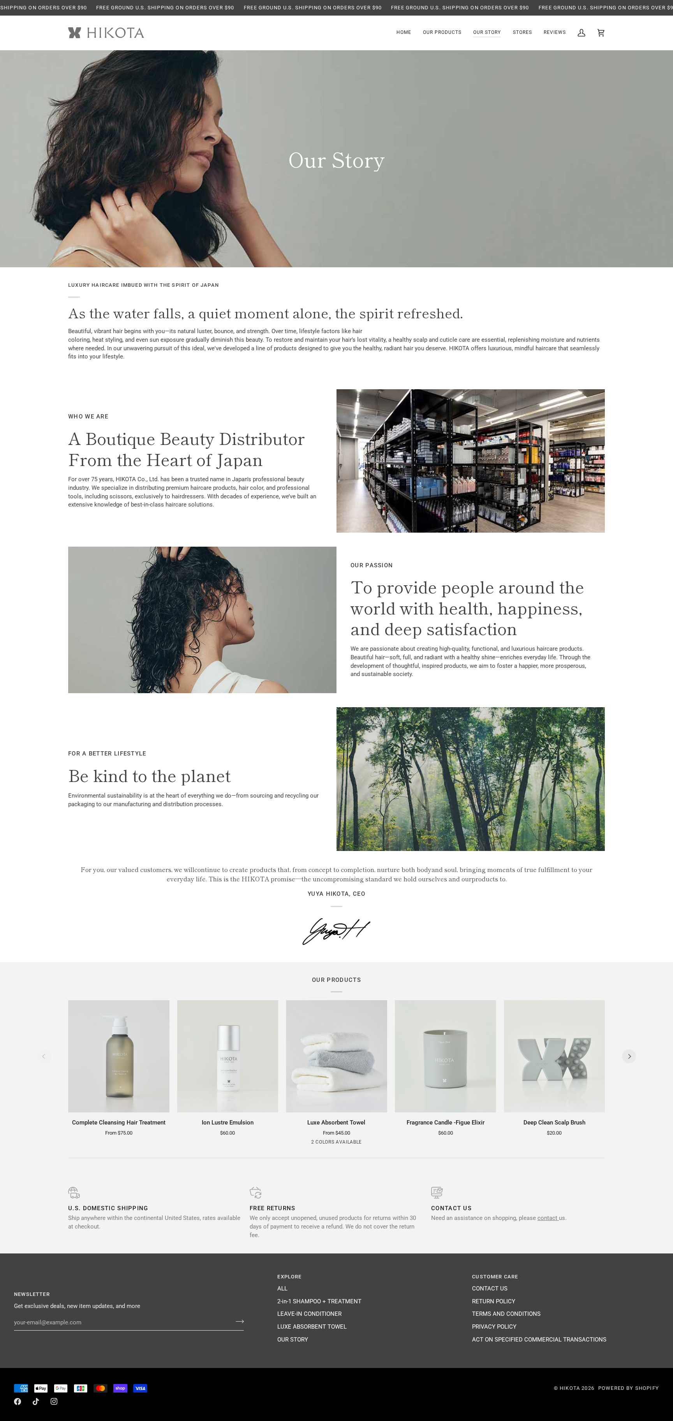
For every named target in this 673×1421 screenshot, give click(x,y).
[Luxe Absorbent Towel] (336, 1056)
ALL (282, 1288)
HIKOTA (570, 1388)
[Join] (237, 1321)
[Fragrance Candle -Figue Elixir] (445, 1056)
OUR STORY (292, 1339)
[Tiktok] (36, 1401)
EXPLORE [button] (289, 1277)
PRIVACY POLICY (494, 1327)
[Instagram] (54, 1401)
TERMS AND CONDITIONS (506, 1314)
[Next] (629, 1056)
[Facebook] (17, 1401)
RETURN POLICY (493, 1301)
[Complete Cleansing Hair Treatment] (118, 1056)
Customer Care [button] (495, 1277)
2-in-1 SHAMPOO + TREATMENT (319, 1301)
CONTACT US (489, 1288)
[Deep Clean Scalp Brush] (554, 1056)
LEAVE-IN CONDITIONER (309, 1314)
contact (548, 1218)
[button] (442, 33)
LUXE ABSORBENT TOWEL (312, 1327)
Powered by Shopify (628, 1388)
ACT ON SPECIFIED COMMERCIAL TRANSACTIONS (539, 1339)
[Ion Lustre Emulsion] (227, 1056)
